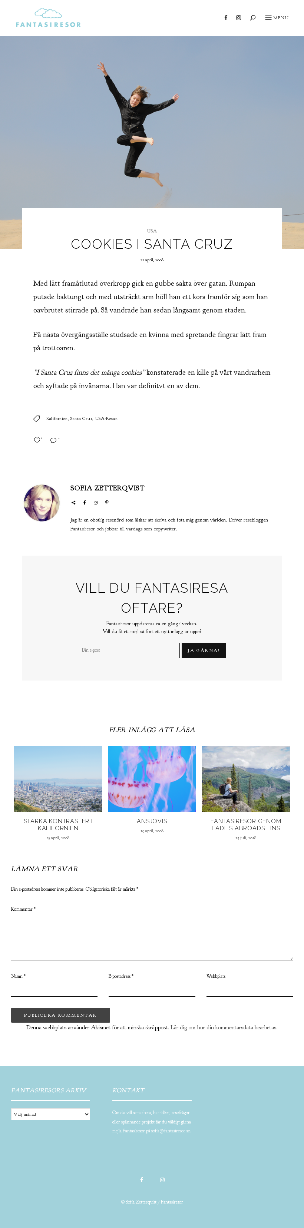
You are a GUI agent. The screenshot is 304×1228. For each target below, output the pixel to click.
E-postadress (121, 976)
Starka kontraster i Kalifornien (58, 825)
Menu (281, 17)
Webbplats (215, 976)
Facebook (225, 17)
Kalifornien (57, 418)
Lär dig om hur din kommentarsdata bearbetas (223, 1027)
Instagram (238, 17)
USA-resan (106, 418)
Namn (18, 976)
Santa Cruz (81, 418)
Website (73, 502)
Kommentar (23, 909)
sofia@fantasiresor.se (170, 1131)
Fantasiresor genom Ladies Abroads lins (246, 825)
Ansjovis (152, 821)
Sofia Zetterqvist (107, 488)
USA (152, 231)
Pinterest (106, 502)
